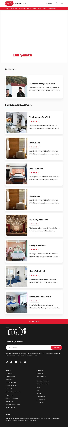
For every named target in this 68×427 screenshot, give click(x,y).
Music (44, 8)
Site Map (8, 414)
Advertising (40, 373)
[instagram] (7, 362)
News (7, 8)
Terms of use (9, 401)
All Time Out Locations (43, 384)
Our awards (9, 379)
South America (41, 400)
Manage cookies (10, 408)
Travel (29, 8)
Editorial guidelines (11, 386)
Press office (9, 373)
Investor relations (10, 376)
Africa (38, 387)
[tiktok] (11, 362)
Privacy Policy (42, 353)
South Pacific (40, 403)
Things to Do (13, 8)
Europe (39, 393)
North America (41, 396)
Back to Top (35, 321)
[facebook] (16, 362)
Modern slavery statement (13, 404)
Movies (39, 8)
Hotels (34, 8)
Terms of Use (33, 353)
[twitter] (21, 362)
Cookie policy (9, 395)
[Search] (57, 3)
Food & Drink (22, 8)
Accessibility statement (12, 398)
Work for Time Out (11, 382)
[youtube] (25, 362)
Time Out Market (52, 8)
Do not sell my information (13, 392)
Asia (38, 390)
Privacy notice (9, 389)
